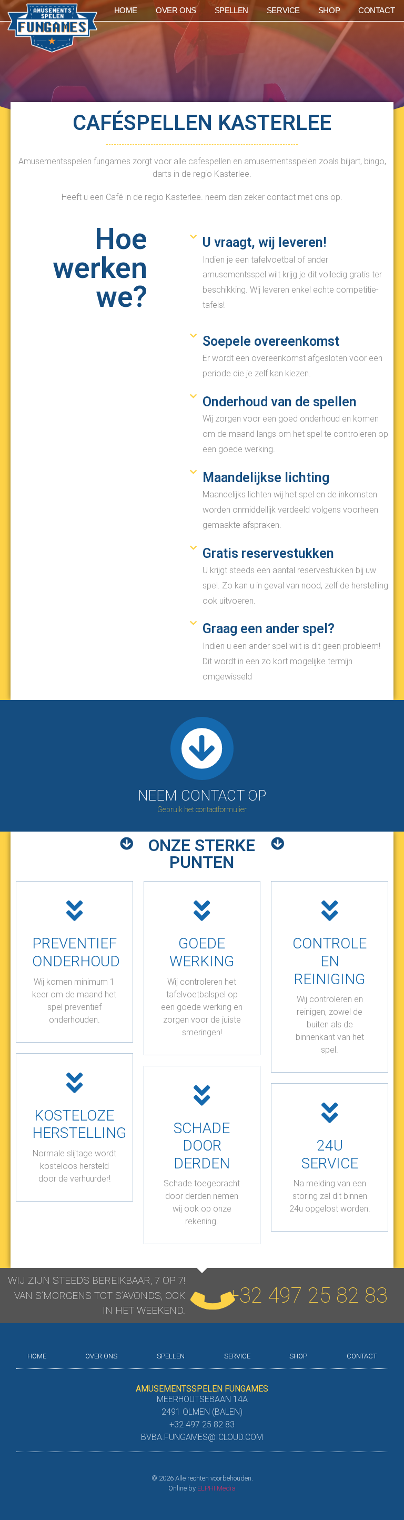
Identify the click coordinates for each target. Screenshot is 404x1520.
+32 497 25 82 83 (307, 1295)
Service (283, 10)
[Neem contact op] (202, 748)
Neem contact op (202, 795)
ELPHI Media (216, 1488)
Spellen (231, 10)
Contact (376, 10)
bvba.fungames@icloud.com (202, 1437)
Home (125, 10)
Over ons (176, 10)
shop (329, 10)
